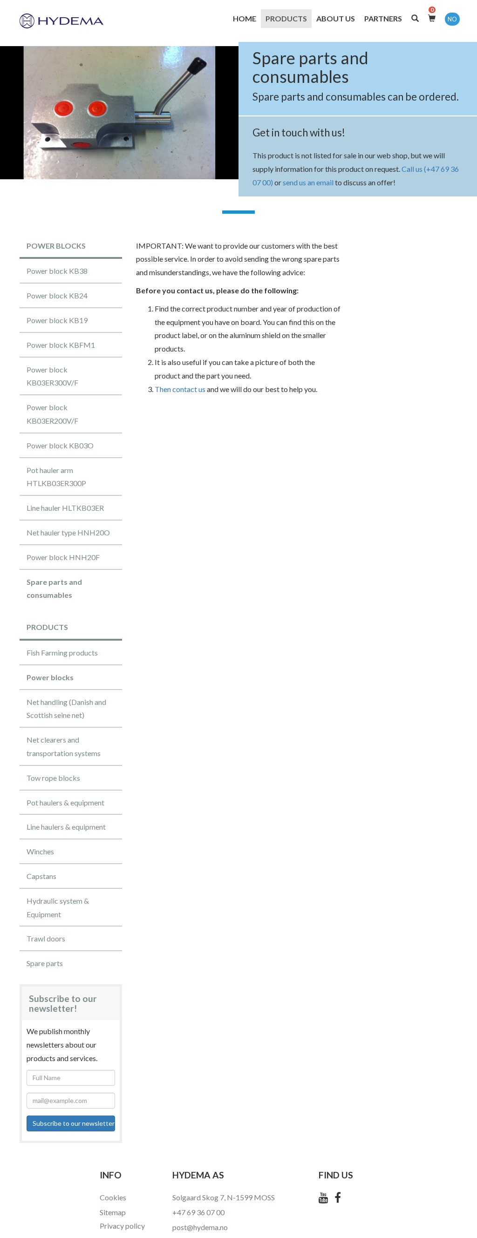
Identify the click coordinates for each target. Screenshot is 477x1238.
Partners (383, 18)
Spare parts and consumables (54, 588)
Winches (40, 851)
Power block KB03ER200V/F (52, 414)
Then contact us (180, 389)
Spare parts (45, 963)
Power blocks (50, 677)
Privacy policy (122, 1225)
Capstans (41, 876)
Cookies (113, 1197)
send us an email (308, 182)
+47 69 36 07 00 (198, 1212)
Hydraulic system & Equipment (58, 907)
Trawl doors (46, 938)
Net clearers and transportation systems (64, 746)
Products (286, 18)
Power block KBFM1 (61, 344)
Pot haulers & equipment (65, 802)
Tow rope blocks (53, 777)
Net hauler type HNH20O (68, 532)
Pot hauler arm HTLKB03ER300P (56, 477)
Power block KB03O (60, 445)
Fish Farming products (62, 652)
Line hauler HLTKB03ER (65, 507)
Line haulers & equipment (66, 826)
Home (244, 18)
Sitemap (113, 1212)
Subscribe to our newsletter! (74, 1123)
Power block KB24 (57, 295)
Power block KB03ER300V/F (52, 376)
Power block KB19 (57, 320)
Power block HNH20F (63, 557)
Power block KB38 (57, 270)
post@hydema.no (200, 1227)
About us (335, 18)
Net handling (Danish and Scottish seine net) (66, 708)
